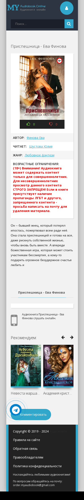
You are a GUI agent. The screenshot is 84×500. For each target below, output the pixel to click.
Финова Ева (36, 137)
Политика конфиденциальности (37, 466)
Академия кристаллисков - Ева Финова (58, 393)
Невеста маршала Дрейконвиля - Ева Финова (26, 393)
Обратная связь (25, 448)
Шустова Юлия (40, 146)
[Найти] (69, 23)
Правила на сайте (26, 440)
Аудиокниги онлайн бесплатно (40, 433)
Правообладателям (28, 457)
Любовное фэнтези (39, 155)
